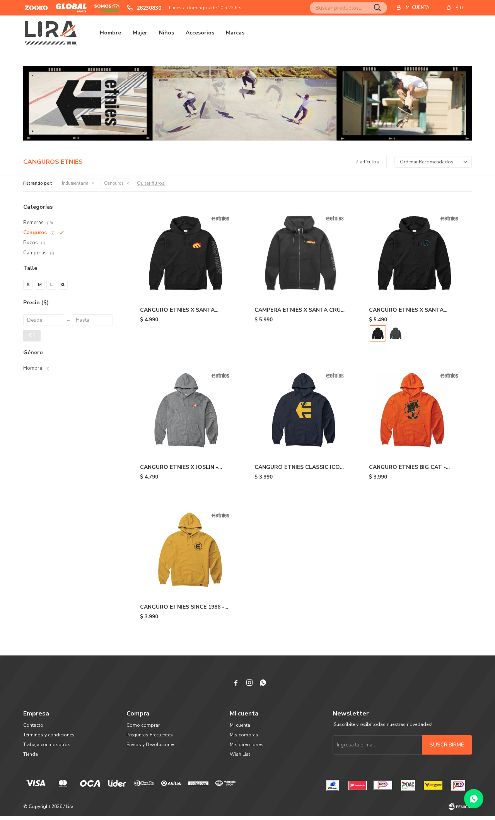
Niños (166, 32)
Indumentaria (75, 183)
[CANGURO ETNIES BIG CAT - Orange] (414, 410)
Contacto (33, 725)
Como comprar (143, 725)
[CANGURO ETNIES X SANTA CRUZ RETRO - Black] (414, 252)
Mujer (140, 32)
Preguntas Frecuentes (149, 735)
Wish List (240, 754)
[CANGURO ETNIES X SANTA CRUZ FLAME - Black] (185, 252)
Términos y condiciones (49, 735)
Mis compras (244, 735)
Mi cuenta (240, 725)
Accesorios (200, 32)
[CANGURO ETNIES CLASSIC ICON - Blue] (300, 410)
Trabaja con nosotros (46, 744)
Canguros (113, 183)
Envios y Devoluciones (151, 744)
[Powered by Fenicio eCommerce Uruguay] (460, 806)
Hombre (110, 32)
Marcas (235, 32)
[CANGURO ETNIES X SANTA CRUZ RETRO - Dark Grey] (395, 333)
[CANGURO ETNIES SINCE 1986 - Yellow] (185, 549)
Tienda (30, 754)
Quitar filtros (151, 183)
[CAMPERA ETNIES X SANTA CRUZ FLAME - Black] (300, 252)
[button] (377, 7)
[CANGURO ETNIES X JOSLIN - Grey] (185, 410)
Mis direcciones (246, 744)
